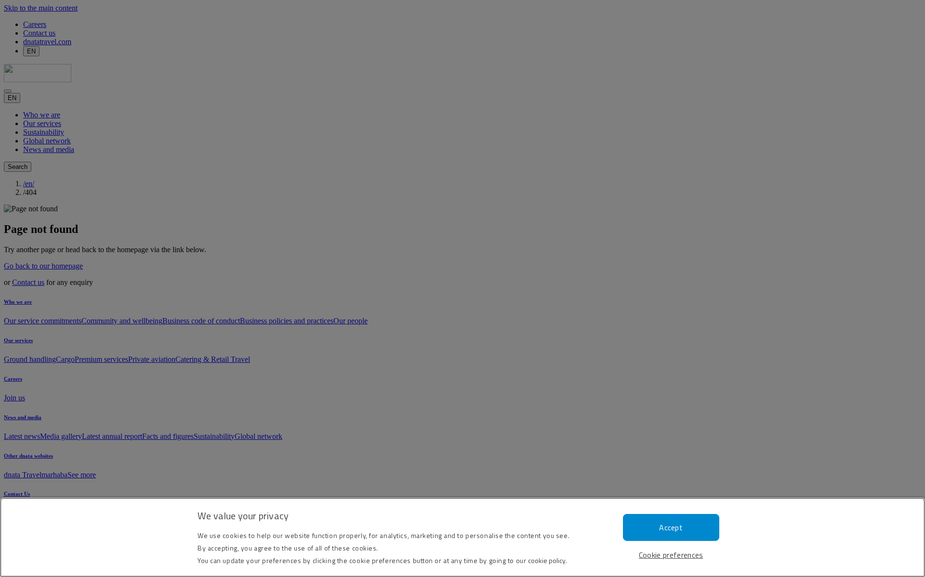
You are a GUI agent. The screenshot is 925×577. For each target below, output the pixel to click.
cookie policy (547, 560)
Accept (671, 527)
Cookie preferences (671, 555)
